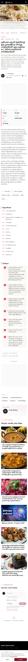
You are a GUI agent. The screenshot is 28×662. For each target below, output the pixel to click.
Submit (22, 603)
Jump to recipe (6, 195)
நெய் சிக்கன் (5, 397)
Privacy (7, 648)
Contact (16, 648)
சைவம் (7, 32)
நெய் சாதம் (12, 400)
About (2, 648)
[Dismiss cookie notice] (26, 652)
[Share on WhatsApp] (22, 75)
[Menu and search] (2, 2)
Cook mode (15, 195)
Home (2, 32)
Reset (3, 199)
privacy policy (13, 656)
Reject (7, 659)
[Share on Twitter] (25, 75)
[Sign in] (26, 2)
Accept (20, 659)
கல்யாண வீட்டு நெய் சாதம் (16, 397)
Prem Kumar (11, 73)
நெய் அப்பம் (4, 400)
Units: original (18, 191)
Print (22, 195)
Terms (11, 648)
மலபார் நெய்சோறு (22, 400)
